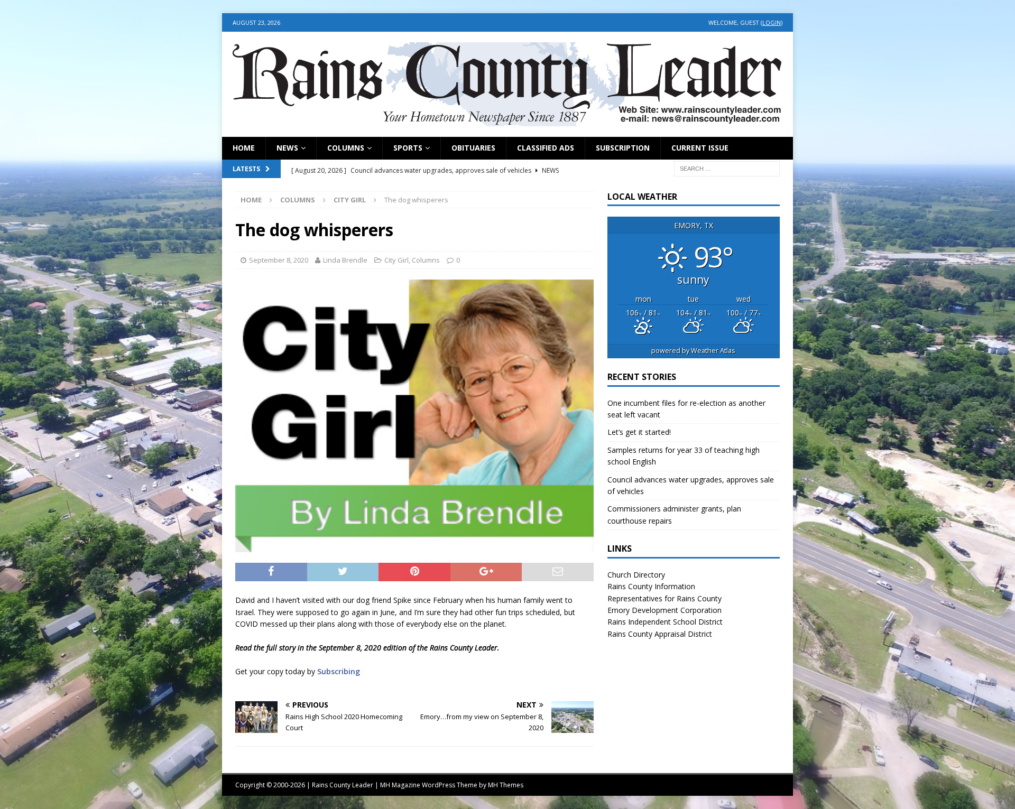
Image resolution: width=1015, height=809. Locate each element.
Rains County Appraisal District (659, 634)
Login (771, 22)
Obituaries (473, 148)
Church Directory (636, 575)
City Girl (396, 260)
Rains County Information (651, 586)
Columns (345, 148)
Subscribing (338, 671)
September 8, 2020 (278, 260)
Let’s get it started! (639, 432)
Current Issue (699, 148)
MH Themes (505, 784)
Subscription (623, 148)
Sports (407, 148)
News (287, 148)
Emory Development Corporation (664, 610)
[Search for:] (727, 168)
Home (244, 148)
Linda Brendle (345, 260)
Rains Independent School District (665, 622)
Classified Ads (545, 148)
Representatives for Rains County (664, 598)
